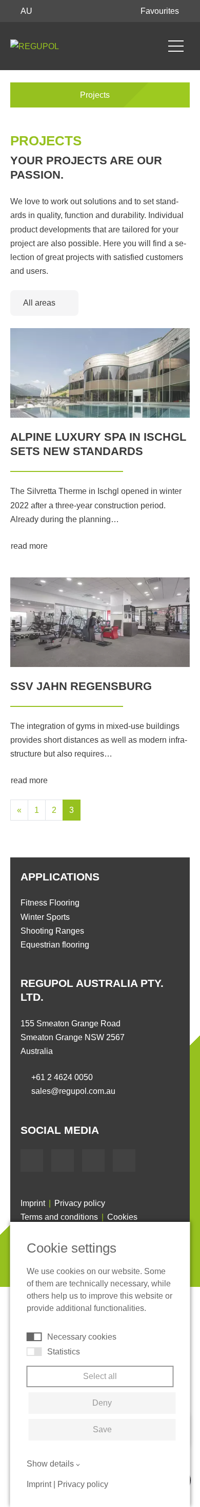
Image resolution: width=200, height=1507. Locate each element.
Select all (100, 1376)
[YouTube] (62, 1160)
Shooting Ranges (52, 931)
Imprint (33, 1203)
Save (102, 1429)
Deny (102, 1402)
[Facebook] (32, 1160)
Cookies (122, 1217)
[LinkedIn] (93, 1160)
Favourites (161, 11)
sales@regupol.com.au (73, 1091)
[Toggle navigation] (176, 46)
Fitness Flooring (50, 902)
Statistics (63, 1351)
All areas (40, 302)
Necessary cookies (81, 1336)
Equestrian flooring (55, 944)
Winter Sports (45, 917)
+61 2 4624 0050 (62, 1077)
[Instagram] (124, 1160)
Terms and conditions (59, 1217)
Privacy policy (79, 1203)
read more (30, 546)
